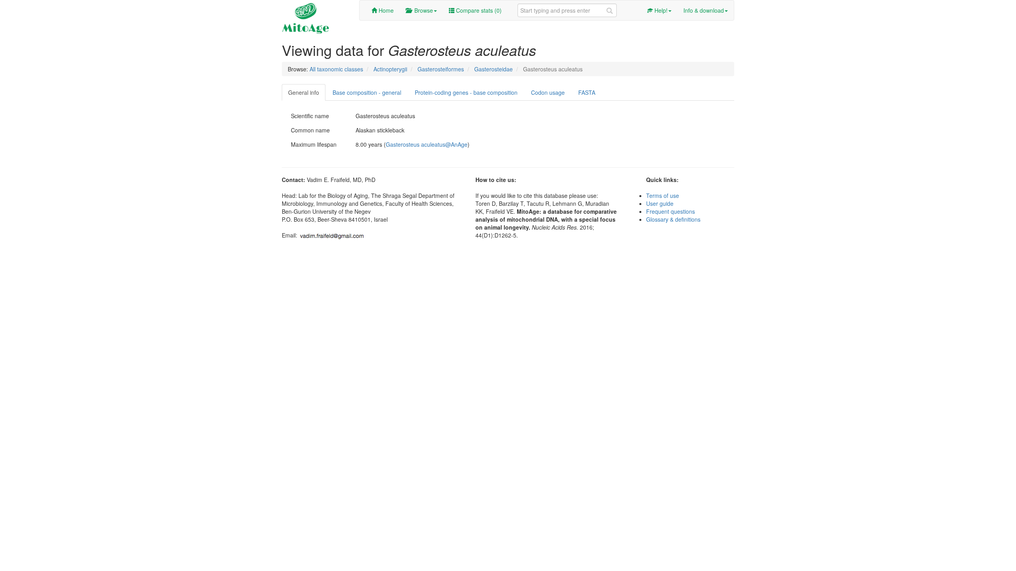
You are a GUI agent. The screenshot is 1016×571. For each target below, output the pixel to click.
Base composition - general (367, 92)
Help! (660, 10)
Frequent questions (670, 211)
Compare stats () (478, 10)
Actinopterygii (390, 69)
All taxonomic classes (336, 69)
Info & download (703, 10)
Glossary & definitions (673, 219)
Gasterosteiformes (441, 69)
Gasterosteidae (493, 69)
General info (303, 92)
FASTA (586, 92)
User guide (659, 203)
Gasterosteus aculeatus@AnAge (427, 144)
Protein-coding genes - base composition (466, 92)
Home (385, 10)
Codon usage (548, 92)
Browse (422, 10)
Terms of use (662, 195)
